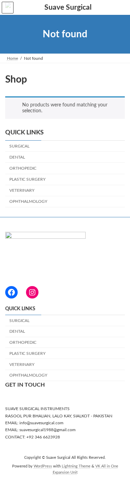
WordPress (43, 466)
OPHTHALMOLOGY (28, 201)
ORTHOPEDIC (22, 168)
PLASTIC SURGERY (27, 179)
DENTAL (17, 157)
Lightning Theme (76, 466)
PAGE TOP (119, 461)
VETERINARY (21, 190)
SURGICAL (19, 146)
